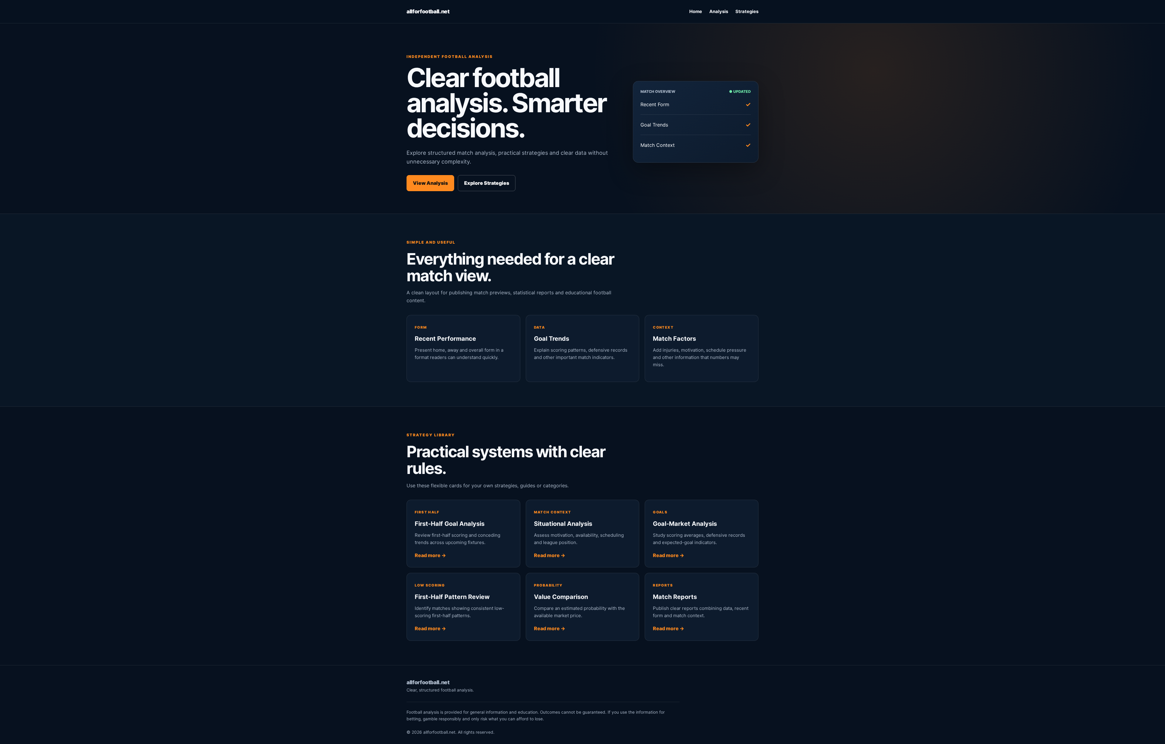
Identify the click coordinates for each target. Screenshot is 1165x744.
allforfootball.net (428, 11)
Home (695, 11)
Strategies (746, 11)
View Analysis (430, 183)
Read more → (430, 555)
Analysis (718, 11)
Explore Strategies (486, 183)
